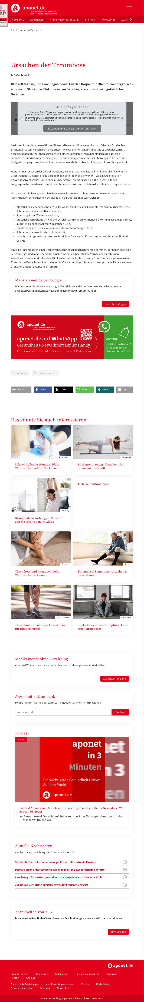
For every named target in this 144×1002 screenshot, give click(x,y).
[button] (21, 390)
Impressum (42, 974)
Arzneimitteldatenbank (64, 19)
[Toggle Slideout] (129, 8)
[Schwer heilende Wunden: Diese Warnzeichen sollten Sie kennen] (41, 441)
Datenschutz (61, 974)
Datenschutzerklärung (44, 120)
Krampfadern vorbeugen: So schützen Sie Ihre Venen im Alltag (39, 520)
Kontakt (15, 977)
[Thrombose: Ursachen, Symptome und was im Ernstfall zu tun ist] (103, 548)
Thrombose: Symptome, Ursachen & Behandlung (102, 573)
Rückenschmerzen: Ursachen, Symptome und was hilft (102, 466)
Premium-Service (20, 974)
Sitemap (30, 977)
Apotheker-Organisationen (60, 984)
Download (112, 974)
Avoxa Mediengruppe (22, 988)
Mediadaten (102, 984)
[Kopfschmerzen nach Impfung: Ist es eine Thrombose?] (103, 601)
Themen (90, 19)
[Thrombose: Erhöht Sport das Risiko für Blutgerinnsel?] (41, 601)
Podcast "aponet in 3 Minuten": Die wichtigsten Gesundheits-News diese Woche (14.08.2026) (71, 810)
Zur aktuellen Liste (114, 678)
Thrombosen (19, 180)
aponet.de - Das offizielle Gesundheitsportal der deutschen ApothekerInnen (34, 9)
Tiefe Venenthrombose (93, 484)
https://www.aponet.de (120, 965)
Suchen (120, 712)
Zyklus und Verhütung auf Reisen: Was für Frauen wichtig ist (51, 885)
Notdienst (18, 19)
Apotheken (37, 19)
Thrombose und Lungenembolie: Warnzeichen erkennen (37, 573)
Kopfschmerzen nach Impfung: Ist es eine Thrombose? (103, 627)
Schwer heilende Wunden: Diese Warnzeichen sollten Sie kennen (37, 466)
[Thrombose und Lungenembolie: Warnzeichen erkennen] (41, 548)
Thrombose (19, 373)
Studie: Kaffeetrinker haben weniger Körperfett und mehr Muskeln (55, 862)
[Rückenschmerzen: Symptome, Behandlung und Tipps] (103, 441)
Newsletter (108, 19)
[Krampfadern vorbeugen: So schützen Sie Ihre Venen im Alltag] (41, 495)
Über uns (45, 988)
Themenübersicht (45, 373)
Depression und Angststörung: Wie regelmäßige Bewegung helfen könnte (59, 869)
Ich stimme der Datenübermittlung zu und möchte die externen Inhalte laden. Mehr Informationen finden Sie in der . (74, 119)
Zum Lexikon (118, 931)
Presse (85, 984)
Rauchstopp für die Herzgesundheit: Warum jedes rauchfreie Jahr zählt (58, 877)
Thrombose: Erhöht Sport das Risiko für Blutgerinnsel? (40, 627)
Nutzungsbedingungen (88, 974)
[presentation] (131, 19)
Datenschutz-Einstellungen (25, 984)
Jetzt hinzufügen (115, 304)
